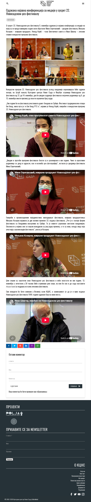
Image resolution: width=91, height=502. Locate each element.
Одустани (14, 386)
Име (10, 370)
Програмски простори (78, 476)
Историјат (82, 478)
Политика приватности (78, 480)
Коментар (12, 378)
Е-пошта (9, 435)
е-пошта (11, 361)
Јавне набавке (80, 483)
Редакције (81, 490)
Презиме (8, 451)
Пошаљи (75, 386)
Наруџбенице (81, 485)
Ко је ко (82, 471)
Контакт (82, 473)
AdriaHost (35, 499)
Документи (81, 487)
